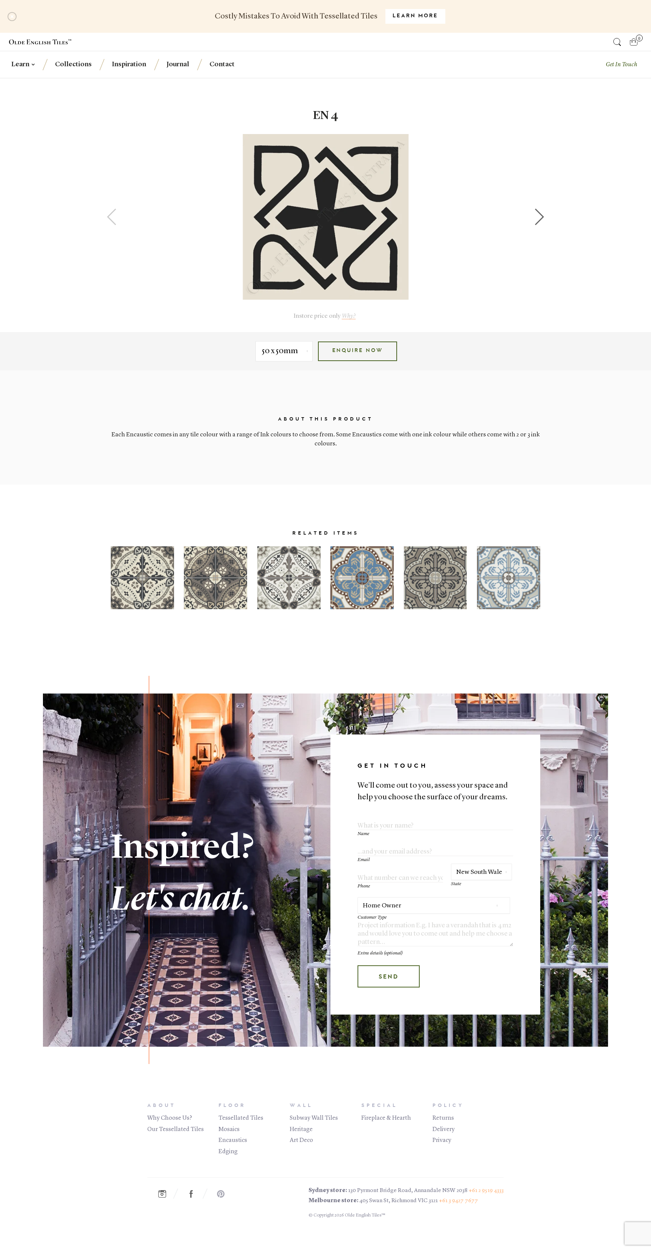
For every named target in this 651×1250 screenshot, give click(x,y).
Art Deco (301, 1140)
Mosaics (229, 1130)
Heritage (301, 1130)
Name (363, 833)
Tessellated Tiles (241, 1118)
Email (364, 859)
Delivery (443, 1130)
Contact (222, 64)
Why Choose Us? (169, 1118)
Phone (364, 886)
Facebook (195, 1194)
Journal (178, 64)
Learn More (415, 16)
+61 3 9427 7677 (458, 1201)
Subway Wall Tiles (314, 1118)
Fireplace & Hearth (386, 1118)
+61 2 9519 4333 (486, 1191)
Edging (228, 1152)
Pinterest (224, 1194)
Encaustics (233, 1140)
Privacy (441, 1140)
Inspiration (129, 64)
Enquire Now (357, 351)
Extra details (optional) (380, 953)
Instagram (166, 1194)
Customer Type (372, 917)
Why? (349, 316)
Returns (443, 1118)
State (456, 883)
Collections (73, 64)
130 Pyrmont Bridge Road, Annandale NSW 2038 (408, 1191)
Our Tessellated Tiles (175, 1130)
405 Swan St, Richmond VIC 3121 (398, 1201)
